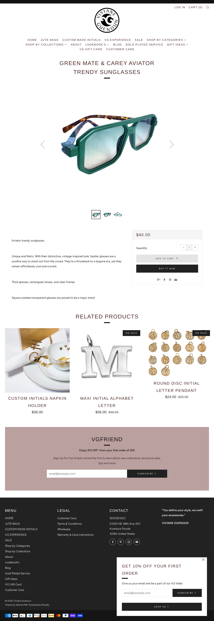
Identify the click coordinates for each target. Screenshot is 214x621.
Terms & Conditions (69, 523)
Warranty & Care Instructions (75, 534)
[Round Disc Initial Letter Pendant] (176, 353)
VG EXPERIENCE (117, 39)
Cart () (196, 7)
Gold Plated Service (144, 44)
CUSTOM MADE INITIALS (81, 39)
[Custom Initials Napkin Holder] (37, 360)
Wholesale (63, 529)
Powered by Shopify (39, 604)
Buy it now (167, 268)
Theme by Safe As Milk (16, 604)
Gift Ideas (176, 44)
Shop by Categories (165, 39)
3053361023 (117, 518)
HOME (32, 39)
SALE (139, 39)
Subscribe (145, 473)
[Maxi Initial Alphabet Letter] (107, 360)
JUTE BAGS (50, 39)
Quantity (141, 248)
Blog (117, 44)
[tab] (95, 214)
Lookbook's (95, 44)
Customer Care (120, 49)
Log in (180, 7)
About (76, 44)
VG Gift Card (91, 49)
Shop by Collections (45, 44)
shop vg (160, 606)
